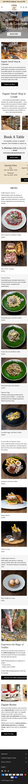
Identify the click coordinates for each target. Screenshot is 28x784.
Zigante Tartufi (9, 780)
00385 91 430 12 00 (19, 148)
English (3, 767)
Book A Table (14, 157)
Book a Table (14, 34)
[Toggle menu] (1, 7)
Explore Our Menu (9, 84)
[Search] (21, 7)
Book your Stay (9, 734)
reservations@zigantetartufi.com (14, 152)
